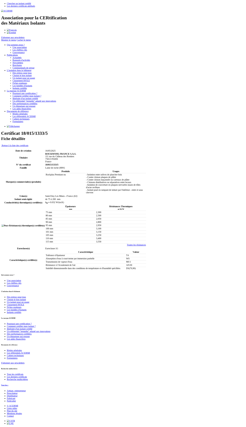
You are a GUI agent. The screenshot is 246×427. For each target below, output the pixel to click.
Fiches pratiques (20, 83)
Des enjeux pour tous (22, 73)
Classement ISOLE (21, 80)
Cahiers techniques (21, 119)
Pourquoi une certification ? (25, 93)
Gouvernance (19, 52)
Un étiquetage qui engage (24, 106)
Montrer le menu (8, 40)
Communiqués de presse (23, 68)
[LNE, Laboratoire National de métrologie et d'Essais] (10, 423)
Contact (10, 416)
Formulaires (18, 121)
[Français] (12, 30)
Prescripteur (12, 393)
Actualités (17, 57)
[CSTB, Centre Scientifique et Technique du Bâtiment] (11, 421)
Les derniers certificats (17, 377)
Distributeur (12, 396)
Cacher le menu (24, 40)
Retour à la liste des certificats (14, 145)
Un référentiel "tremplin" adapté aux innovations (34, 101)
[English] (11, 32)
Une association (20, 47)
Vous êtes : (4, 385)
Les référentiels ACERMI (24, 116)
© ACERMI (12, 406)
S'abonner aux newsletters (12, 363)
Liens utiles (12, 408)
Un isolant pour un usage (24, 78)
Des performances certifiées (25, 103)
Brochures (17, 65)
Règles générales (20, 114)
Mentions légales (14, 413)
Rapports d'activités (21, 60)
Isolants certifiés (20, 88)
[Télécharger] (13, 126)
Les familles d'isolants (22, 85)
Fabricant (11, 398)
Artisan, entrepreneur (16, 391)
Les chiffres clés (20, 50)
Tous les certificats (15, 374)
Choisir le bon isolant (22, 75)
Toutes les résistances (136, 245)
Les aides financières (22, 108)
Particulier (11, 401)
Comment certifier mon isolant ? (27, 96)
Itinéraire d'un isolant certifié (25, 98)
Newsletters (18, 62)
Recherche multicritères (17, 379)
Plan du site (12, 411)
